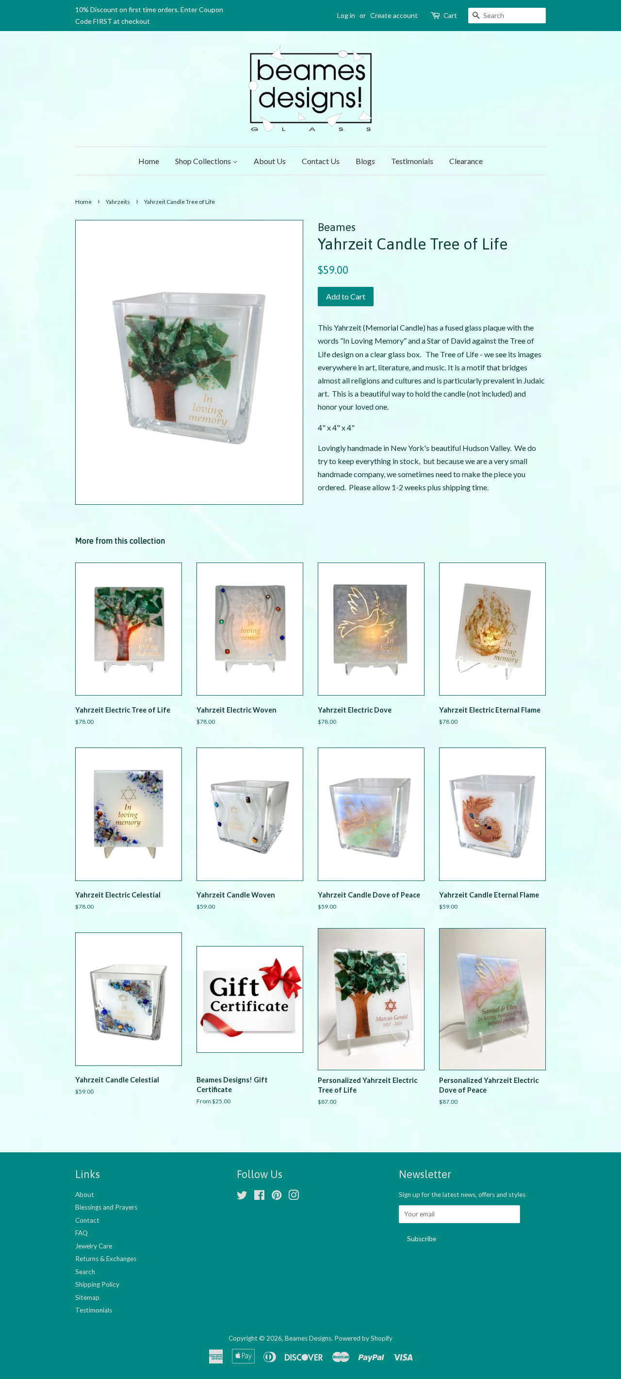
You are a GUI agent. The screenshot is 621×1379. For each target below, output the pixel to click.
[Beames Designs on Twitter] (242, 1197)
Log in (346, 15)
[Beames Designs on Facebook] (259, 1197)
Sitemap (87, 1297)
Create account (394, 15)
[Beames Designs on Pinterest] (276, 1197)
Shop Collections (203, 161)
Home (148, 161)
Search (85, 1272)
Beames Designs (308, 1338)
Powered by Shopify (363, 1338)
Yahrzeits (118, 201)
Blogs (365, 161)
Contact (87, 1220)
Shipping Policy (97, 1284)
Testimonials (412, 161)
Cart (450, 15)
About (84, 1194)
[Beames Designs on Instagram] (293, 1197)
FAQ (81, 1233)
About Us (270, 161)
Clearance (466, 161)
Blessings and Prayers (106, 1207)
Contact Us (321, 161)
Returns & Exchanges (105, 1259)
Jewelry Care (93, 1246)
